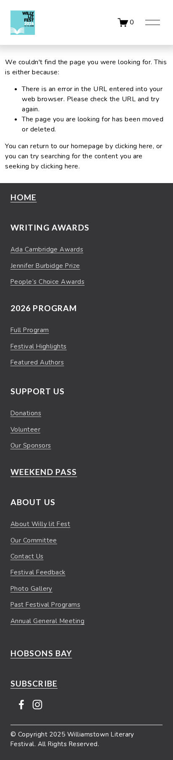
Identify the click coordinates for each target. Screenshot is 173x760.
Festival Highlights (38, 346)
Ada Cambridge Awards (47, 249)
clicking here (134, 146)
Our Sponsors (30, 445)
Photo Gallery (31, 588)
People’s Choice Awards (47, 282)
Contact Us (27, 556)
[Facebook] (21, 705)
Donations (25, 413)
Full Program (29, 330)
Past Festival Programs (45, 604)
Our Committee (33, 540)
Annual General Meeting (47, 621)
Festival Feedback (38, 572)
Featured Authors (37, 362)
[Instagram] (37, 705)
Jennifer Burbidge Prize (45, 266)
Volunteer (25, 429)
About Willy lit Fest (40, 524)
